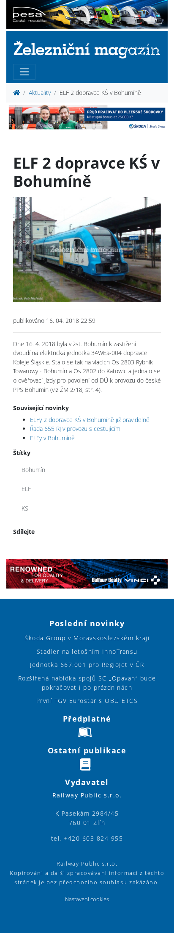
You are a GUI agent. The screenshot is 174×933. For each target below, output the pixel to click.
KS (25, 508)
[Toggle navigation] (24, 72)
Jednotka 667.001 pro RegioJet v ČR (87, 665)
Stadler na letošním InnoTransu (87, 651)
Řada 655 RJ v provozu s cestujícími (76, 429)
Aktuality (40, 93)
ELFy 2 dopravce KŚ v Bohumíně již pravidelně (90, 420)
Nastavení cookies (87, 899)
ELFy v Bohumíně (52, 438)
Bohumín (33, 470)
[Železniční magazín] (87, 49)
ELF (26, 489)
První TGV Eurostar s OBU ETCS (87, 701)
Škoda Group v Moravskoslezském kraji (87, 638)
